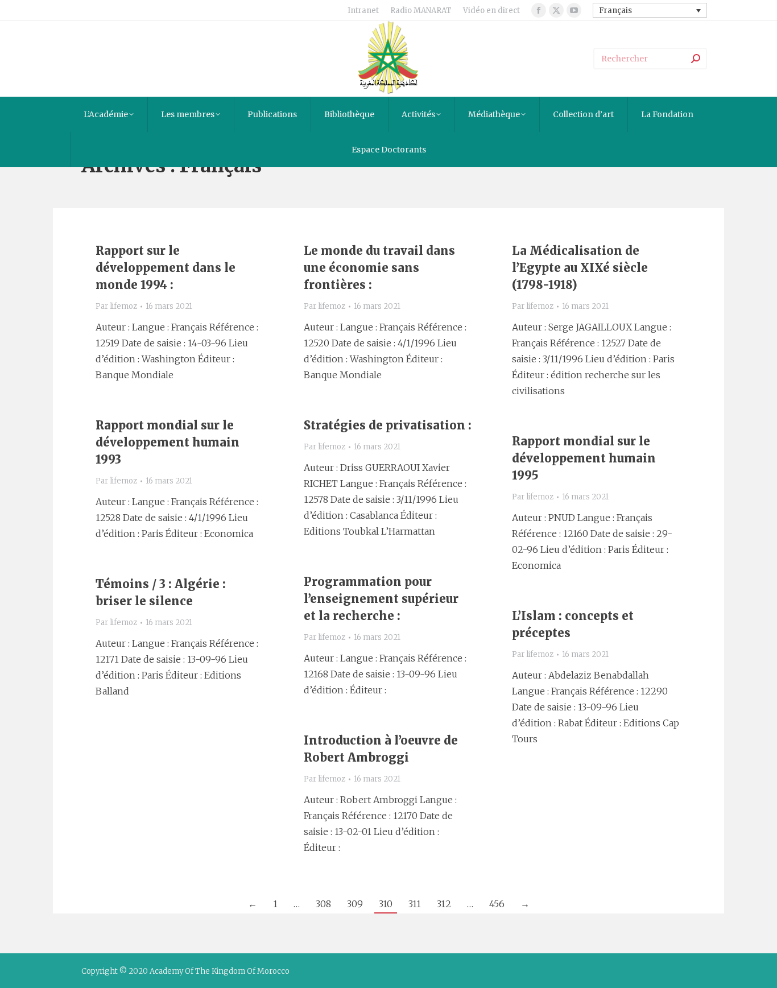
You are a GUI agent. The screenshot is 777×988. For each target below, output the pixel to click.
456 (497, 904)
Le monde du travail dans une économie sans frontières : (379, 267)
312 (444, 904)
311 (414, 904)
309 (355, 904)
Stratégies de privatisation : (388, 425)
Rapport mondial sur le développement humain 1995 (584, 458)
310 (385, 904)
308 (323, 904)
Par (116, 306)
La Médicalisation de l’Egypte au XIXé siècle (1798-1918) (580, 267)
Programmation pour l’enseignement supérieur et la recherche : (381, 598)
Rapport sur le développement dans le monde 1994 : (165, 267)
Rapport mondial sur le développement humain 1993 (167, 442)
